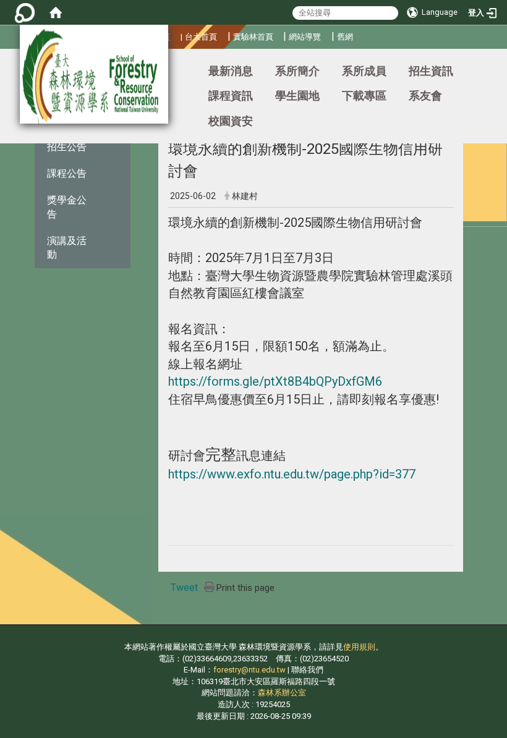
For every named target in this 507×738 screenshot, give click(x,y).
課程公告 (67, 173)
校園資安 (230, 120)
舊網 (345, 36)
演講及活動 (67, 248)
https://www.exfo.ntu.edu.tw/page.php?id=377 (291, 474)
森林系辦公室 (282, 692)
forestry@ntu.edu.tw (249, 669)
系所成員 (364, 70)
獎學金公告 (67, 207)
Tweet (184, 587)
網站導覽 (305, 36)
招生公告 (67, 147)
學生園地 (297, 95)
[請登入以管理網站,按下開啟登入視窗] (24, 12)
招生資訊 (431, 70)
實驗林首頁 (253, 36)
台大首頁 (201, 36)
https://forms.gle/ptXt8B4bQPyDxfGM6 (275, 381)
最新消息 (230, 70)
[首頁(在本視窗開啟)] (55, 12)
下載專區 (364, 95)
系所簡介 (297, 70)
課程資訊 (230, 95)
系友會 (425, 95)
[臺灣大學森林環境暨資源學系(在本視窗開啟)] (94, 74)
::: (3, 65)
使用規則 (359, 646)
